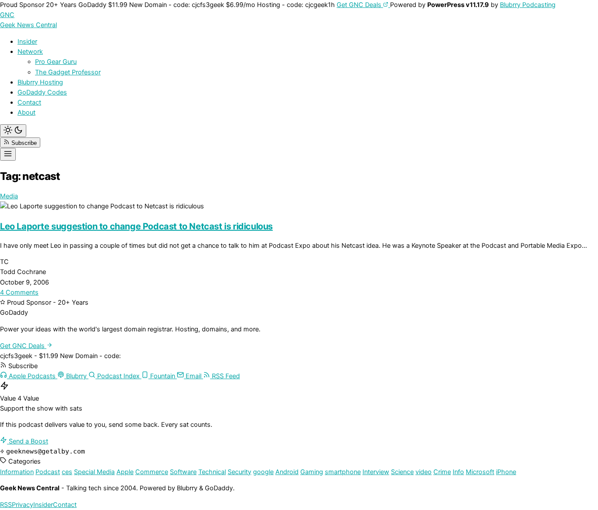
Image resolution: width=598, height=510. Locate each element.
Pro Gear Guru (56, 62)
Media (9, 196)
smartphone (343, 472)
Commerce (151, 472)
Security (239, 472)
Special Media (94, 472)
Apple (125, 472)
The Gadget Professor (68, 72)
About (26, 112)
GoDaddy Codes (42, 92)
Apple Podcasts (32, 376)
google (263, 472)
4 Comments (19, 292)
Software (183, 472)
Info (458, 472)
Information (17, 472)
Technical (212, 472)
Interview (375, 472)
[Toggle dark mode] (13, 130)
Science (402, 472)
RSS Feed (225, 376)
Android (287, 472)
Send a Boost (27, 441)
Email (193, 376)
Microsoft (480, 472)
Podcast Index (118, 376)
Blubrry (76, 376)
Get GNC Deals (360, 5)
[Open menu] (8, 154)
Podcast (47, 472)
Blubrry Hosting (40, 82)
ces (67, 472)
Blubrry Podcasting (528, 5)
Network (30, 52)
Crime (442, 472)
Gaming (311, 472)
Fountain (162, 376)
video (423, 472)
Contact (29, 102)
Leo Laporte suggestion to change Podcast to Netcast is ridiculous (136, 226)
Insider (27, 42)
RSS (6, 505)
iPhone (506, 472)
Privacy (22, 505)
